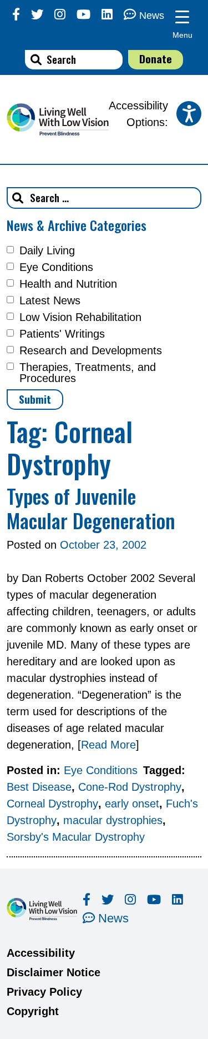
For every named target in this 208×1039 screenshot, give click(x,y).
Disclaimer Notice (53, 972)
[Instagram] (59, 15)
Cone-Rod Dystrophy (129, 787)
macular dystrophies (113, 820)
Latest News (49, 300)
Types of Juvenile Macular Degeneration (91, 507)
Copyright (33, 1011)
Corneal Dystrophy (52, 803)
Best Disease (39, 787)
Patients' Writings (62, 333)
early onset (132, 803)
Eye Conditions (56, 267)
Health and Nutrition (68, 283)
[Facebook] (16, 15)
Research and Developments (90, 350)
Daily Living (47, 250)
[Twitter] (37, 15)
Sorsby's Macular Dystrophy (76, 837)
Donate (155, 59)
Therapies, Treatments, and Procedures (87, 373)
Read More (108, 745)
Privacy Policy (44, 992)
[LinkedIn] (107, 15)
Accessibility (41, 953)
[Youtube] (83, 15)
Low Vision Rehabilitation (80, 317)
